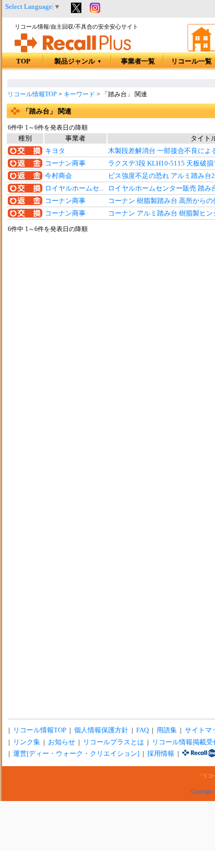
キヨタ (55, 151)
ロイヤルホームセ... (74, 188)
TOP (23, 61)
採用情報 (160, 753)
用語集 (167, 730)
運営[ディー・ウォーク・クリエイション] (76, 753)
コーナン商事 (65, 163)
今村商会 (58, 176)
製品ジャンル (78, 61)
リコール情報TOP (32, 94)
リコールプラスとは (113, 742)
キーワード (79, 94)
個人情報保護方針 (101, 730)
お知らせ (61, 742)
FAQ (142, 730)
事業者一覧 (138, 61)
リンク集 (26, 742)
